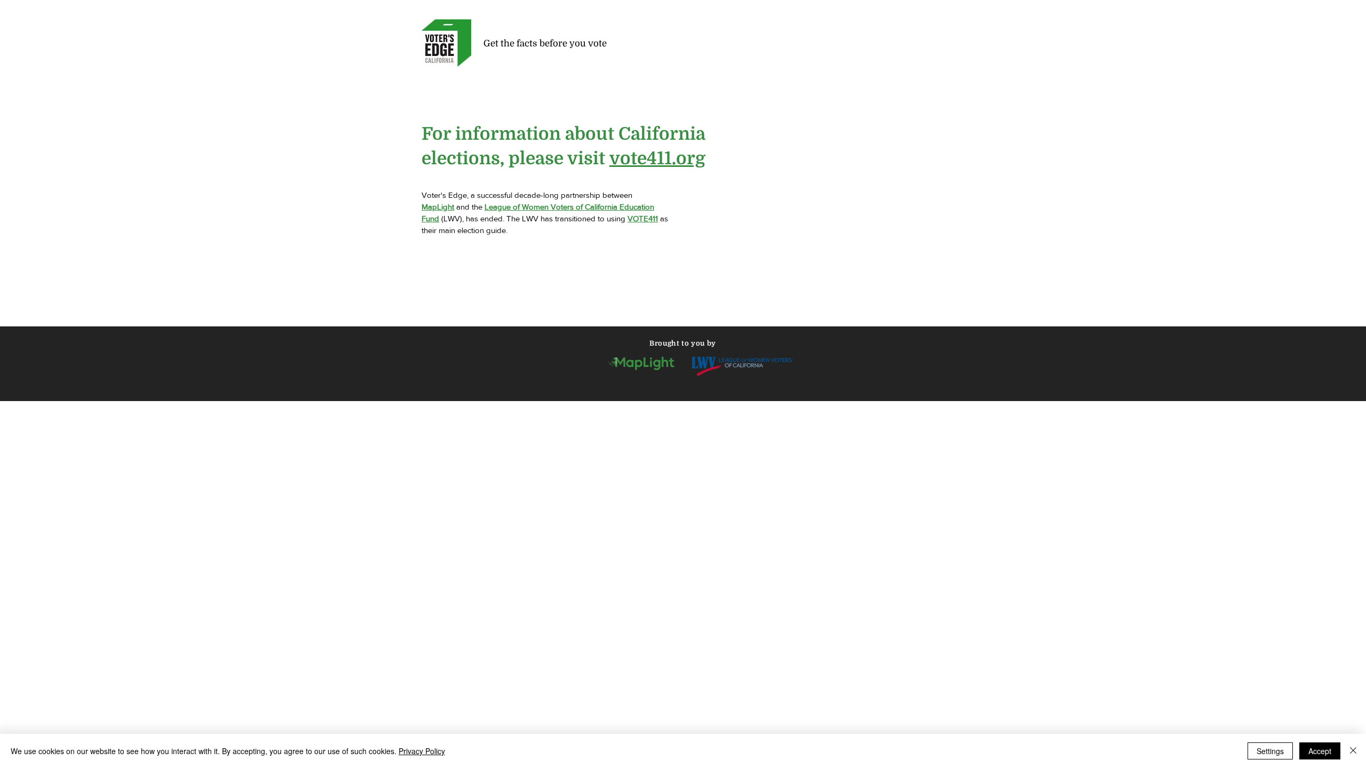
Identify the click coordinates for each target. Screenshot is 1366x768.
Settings (1270, 751)
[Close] (1353, 750)
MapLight (438, 206)
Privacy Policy (422, 751)
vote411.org (657, 158)
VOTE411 (643, 218)
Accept (1319, 751)
